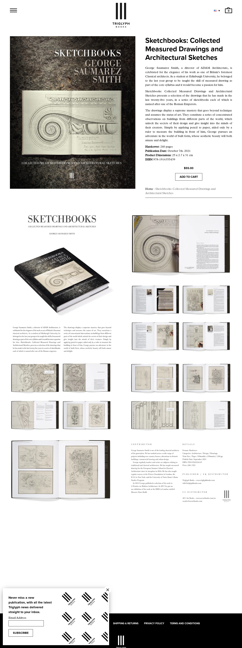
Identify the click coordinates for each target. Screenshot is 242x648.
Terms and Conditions (185, 623)
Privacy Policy (154, 623)
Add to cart (189, 177)
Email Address (17, 618)
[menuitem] (228, 11)
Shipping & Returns (125, 623)
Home (149, 189)
